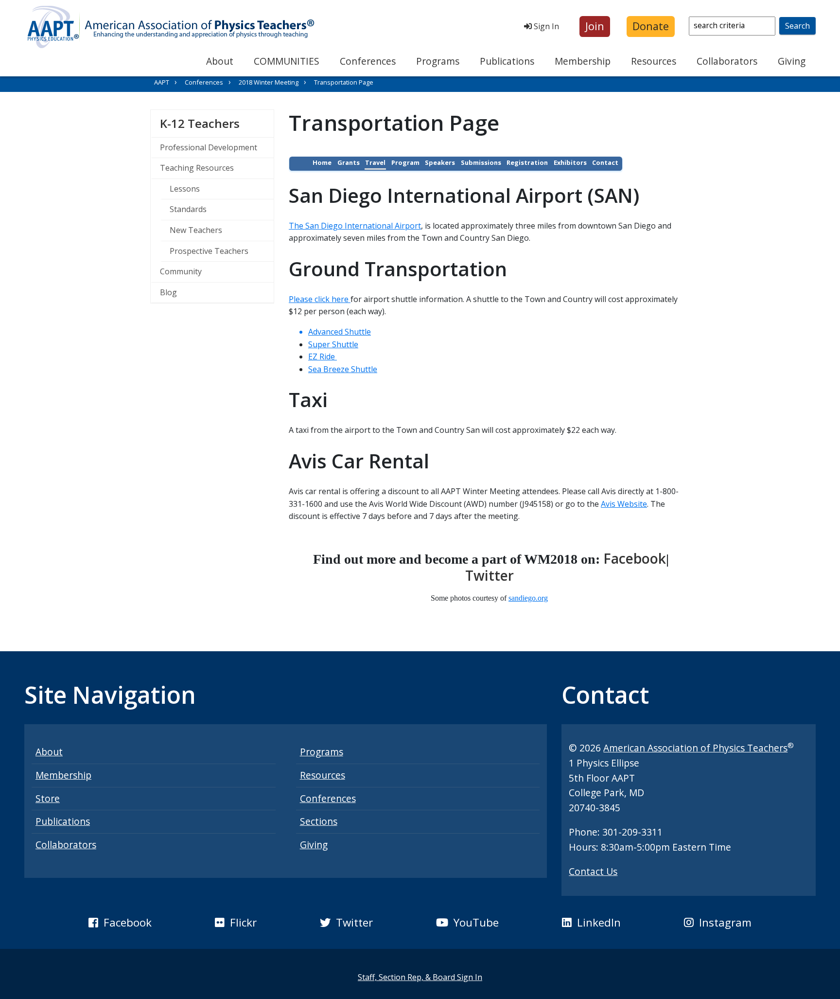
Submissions (481, 162)
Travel (375, 162)
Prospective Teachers (209, 251)
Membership (583, 61)
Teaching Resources (197, 167)
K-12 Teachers (217, 123)
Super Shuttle (333, 344)
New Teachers (196, 230)
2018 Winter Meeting (268, 82)
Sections (318, 821)
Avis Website (624, 504)
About (219, 61)
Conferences (368, 61)
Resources (653, 61)
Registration (527, 162)
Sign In (545, 26)
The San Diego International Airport (355, 225)
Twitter (489, 575)
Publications (507, 61)
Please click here (319, 299)
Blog (168, 292)
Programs (437, 61)
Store (47, 798)
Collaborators (727, 61)
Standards (188, 209)
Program (405, 162)
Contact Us (593, 871)
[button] (594, 26)
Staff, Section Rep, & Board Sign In (420, 977)
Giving (791, 61)
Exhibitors (570, 162)
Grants (348, 162)
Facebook (634, 558)
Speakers (440, 162)
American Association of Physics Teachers (695, 747)
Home (322, 162)
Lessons (185, 188)
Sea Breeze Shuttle (342, 369)
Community (181, 271)
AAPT (161, 82)
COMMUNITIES (286, 61)
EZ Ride (322, 356)
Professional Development (208, 147)
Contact (605, 162)
